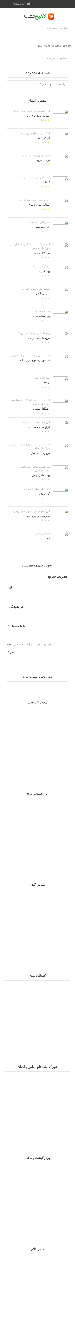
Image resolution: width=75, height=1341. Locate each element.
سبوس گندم (44, 289)
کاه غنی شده (32, 222)
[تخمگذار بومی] (60, 251)
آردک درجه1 (44, 133)
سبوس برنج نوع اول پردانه (19, 355)
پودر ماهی (26, 466)
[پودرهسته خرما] (60, 317)
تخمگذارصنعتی (15, 400)
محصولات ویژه (22, 177)
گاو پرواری (28, 489)
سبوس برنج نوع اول (22, 111)
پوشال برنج (26, 155)
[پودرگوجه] (60, 273)
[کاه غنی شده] (60, 228)
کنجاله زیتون (24, 200)
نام (10, 587)
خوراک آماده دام (42, 448)
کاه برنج (37, 865)
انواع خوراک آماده (41, 244)
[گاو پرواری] (60, 495)
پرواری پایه (27, 444)
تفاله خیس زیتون (37, 1047)
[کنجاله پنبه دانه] (60, 184)
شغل (11, 652)
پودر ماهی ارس (42, 470)
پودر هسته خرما (42, 311)
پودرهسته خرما (41, 315)
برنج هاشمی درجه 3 (27, 333)
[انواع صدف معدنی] (60, 428)
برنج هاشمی (44, 333)
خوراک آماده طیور (41, 248)
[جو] (60, 540)
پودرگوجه (45, 266)
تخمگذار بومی (16, 244)
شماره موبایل (16, 625)
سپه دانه (35, 177)
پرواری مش (14, 444)
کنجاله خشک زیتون (41, 200)
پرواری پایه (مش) (40, 453)
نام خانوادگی (16, 606)
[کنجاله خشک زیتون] (60, 206)
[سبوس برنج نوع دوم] (60, 517)
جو (48, 533)
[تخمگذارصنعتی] (60, 406)
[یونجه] (60, 384)
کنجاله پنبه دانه (41, 182)
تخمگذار (28, 244)
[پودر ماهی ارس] (60, 473)
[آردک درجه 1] (60, 139)
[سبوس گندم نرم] (60, 295)
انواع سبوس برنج (42, 111)
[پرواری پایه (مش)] (60, 451)
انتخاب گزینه (38, 1242)
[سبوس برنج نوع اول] (60, 117)
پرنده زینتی (37, 774)
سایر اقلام (45, 177)
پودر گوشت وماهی (41, 466)
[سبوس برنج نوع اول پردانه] (60, 362)
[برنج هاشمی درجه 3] (60, 339)
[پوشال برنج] (60, 162)
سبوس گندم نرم (29, 289)
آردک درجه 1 (42, 138)
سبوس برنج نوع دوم (22, 511)
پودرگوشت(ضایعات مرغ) (37, 1229)
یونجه (36, 377)
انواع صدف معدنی (41, 422)
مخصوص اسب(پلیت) (37, 1138)
